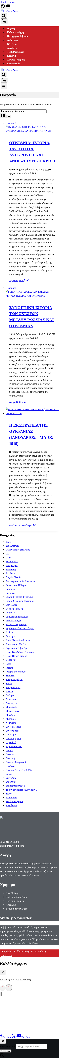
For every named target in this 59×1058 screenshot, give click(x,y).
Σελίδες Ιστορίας (15, 59)
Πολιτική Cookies (15, 901)
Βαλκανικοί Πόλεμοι (16, 585)
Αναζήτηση (5, 1051)
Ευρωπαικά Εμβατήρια (17, 648)
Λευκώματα (11, 699)
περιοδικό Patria (14, 746)
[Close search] (3, 1041)
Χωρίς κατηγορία (14, 801)
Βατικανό (10, 593)
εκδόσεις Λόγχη (13, 620)
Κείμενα (11, 55)
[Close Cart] (3, 972)
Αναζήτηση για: (7, 1046)
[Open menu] (4, 86)
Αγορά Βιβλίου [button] (16, 280)
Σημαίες (10, 774)
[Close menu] (1, 994)
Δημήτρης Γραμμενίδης (17, 616)
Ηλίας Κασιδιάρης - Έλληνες (20, 652)
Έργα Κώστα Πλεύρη (16, 644)
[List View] (8, 116)
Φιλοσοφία (11, 797)
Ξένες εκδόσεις (13, 726)
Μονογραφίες (12, 711)
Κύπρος (9, 691)
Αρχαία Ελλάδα (13, 577)
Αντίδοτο (12, 48)
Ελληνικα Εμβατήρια (16, 624)
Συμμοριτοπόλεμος (15, 785)
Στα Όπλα (10, 781)
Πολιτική (10, 758)
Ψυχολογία (11, 805)
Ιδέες (8, 663)
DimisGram (6, 955)
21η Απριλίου (12, 545)
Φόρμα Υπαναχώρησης (17, 908)
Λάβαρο (10, 695)
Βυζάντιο (10, 612)
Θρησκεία (10, 659)
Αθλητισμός (12, 565)
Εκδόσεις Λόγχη (15, 32)
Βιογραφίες (11, 604)
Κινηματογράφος (14, 679)
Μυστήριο (11, 718)
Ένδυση (9, 632)
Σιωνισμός (11, 778)
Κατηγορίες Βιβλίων (17, 36)
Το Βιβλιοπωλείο (15, 52)
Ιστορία (9, 667)
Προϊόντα (10, 766)
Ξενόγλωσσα (12, 730)
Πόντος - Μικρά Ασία (16, 762)
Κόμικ (9, 683)
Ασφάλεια (11, 904)
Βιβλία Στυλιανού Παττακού (20, 601)
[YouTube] (8, 7)
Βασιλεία (10, 589)
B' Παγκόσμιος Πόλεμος (18, 549)
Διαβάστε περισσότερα (20, 525)
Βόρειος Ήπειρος (14, 608)
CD (7, 553)
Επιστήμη (10, 636)
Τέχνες (9, 793)
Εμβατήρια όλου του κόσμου (20, 628)
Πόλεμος (10, 754)
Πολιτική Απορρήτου (16, 897)
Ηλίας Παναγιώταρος (16, 656)
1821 (8, 542)
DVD (8, 557)
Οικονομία (11, 734)
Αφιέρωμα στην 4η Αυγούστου (21, 581)
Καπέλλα (10, 675)
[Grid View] (3, 115)
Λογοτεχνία (11, 703)
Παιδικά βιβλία (13, 738)
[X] (4, 7)
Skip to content (7, 2)
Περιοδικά (11, 742)
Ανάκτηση (12, 40)
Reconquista (12, 561)
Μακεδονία (11, 707)
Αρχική (11, 28)
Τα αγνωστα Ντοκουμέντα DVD (21, 789)
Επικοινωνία (13, 63)
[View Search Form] (4, 16)
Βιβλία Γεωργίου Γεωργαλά (19, 596)
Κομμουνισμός (13, 687)
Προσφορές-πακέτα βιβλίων (20, 770)
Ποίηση (9, 750)
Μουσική (10, 715)
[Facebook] (2, 7)
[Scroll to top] (3, 988)
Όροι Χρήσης (12, 893)
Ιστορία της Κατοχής (16, 671)
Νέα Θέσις (12, 44)
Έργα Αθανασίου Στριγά (18, 640)
